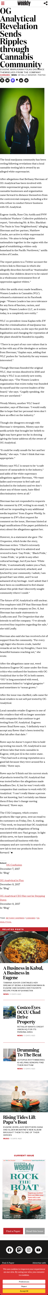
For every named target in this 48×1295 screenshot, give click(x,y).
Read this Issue (34, 1231)
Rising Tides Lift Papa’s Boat (19, 1119)
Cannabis (5, 74)
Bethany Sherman (15, 918)
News (14, 74)
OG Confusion (14, 864)
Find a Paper (13, 1231)
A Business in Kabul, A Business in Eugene (23, 972)
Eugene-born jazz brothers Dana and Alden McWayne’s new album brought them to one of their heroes (23, 1131)
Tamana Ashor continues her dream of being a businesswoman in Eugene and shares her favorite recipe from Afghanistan (24, 986)
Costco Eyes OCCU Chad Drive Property (28, 1014)
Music (6, 1138)
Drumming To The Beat (29, 1052)
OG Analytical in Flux (12, 880)
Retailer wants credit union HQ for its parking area (30, 1029)
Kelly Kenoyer (28, 74)
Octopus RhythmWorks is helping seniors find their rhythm (31, 1062)
